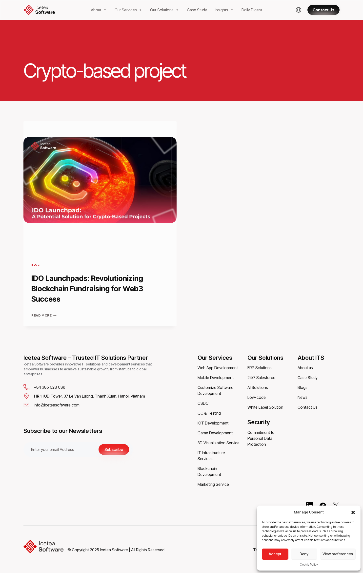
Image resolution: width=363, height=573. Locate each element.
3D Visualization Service (219, 442)
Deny (304, 554)
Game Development (215, 432)
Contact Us (308, 407)
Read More (44, 315)
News (302, 397)
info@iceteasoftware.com (57, 405)
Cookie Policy (309, 564)
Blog (35, 264)
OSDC (203, 403)
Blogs (302, 387)
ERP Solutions (259, 367)
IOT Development (213, 423)
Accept (275, 554)
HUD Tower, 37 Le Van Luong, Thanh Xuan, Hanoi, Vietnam (89, 396)
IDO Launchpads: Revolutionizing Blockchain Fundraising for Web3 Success (87, 288)
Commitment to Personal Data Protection (261, 438)
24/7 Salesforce (261, 377)
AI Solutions (257, 387)
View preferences (338, 554)
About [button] (96, 9)
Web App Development (218, 367)
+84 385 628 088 (49, 387)
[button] (353, 512)
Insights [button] (221, 9)
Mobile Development (216, 377)
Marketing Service (213, 484)
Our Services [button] (126, 9)
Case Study (197, 9)
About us (305, 367)
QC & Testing (209, 413)
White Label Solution (265, 407)
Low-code (256, 397)
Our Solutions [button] (162, 9)
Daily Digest (252, 9)
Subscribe (113, 449)
